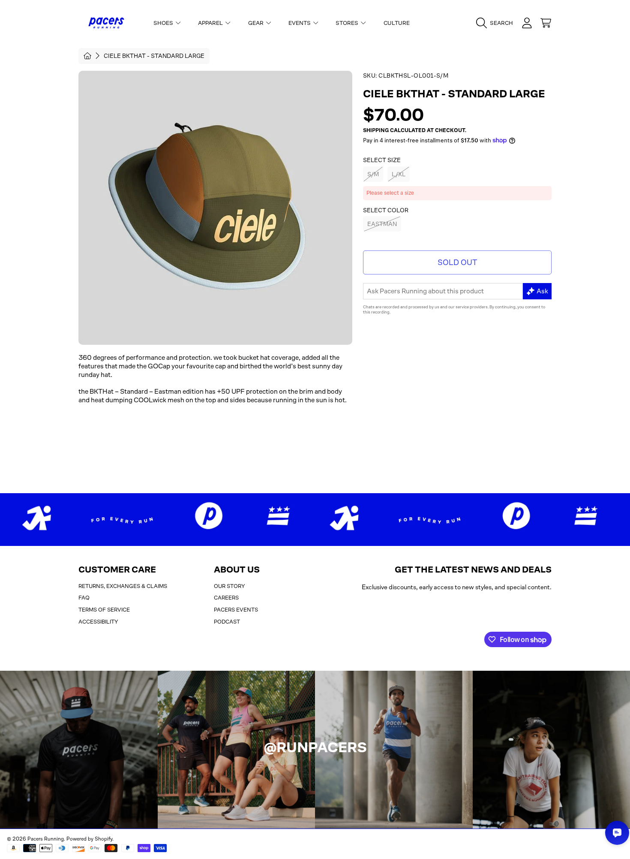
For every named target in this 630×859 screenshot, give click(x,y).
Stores (348, 23)
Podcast (227, 621)
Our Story (229, 586)
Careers (226, 597)
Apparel (211, 23)
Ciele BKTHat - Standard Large (154, 55)
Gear (256, 23)
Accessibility (98, 621)
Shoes (163, 23)
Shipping (376, 130)
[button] (496, 23)
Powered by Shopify (89, 839)
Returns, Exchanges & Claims (122, 586)
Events (300, 23)
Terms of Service (104, 609)
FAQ (84, 597)
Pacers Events (236, 609)
